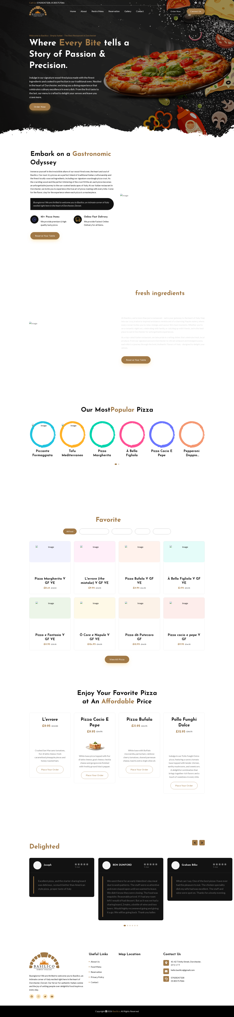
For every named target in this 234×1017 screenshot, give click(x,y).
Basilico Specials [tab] (122, 531)
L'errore (50, 719)
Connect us (195, 11)
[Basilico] (38, 11)
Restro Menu (98, 11)
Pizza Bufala (139, 719)
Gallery (127, 11)
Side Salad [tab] (142, 531)
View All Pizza (117, 659)
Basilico (116, 1011)
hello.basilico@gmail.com (183, 970)
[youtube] (204, 2)
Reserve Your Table (45, 235)
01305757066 (177, 981)
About (84, 11)
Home (73, 11)
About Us (95, 961)
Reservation (114, 11)
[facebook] (196, 2)
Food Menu (96, 966)
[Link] (42, 434)
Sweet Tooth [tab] (162, 531)
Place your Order (50, 769)
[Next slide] (202, 842)
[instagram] (200, 2)
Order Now (175, 11)
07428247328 (177, 977)
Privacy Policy (97, 977)
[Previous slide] (195, 842)
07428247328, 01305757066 (46, 2)
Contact (140, 11)
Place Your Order (139, 769)
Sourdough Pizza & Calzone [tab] (94, 531)
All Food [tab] (69, 531)
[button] (115, 464)
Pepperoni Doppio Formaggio (161, 455)
